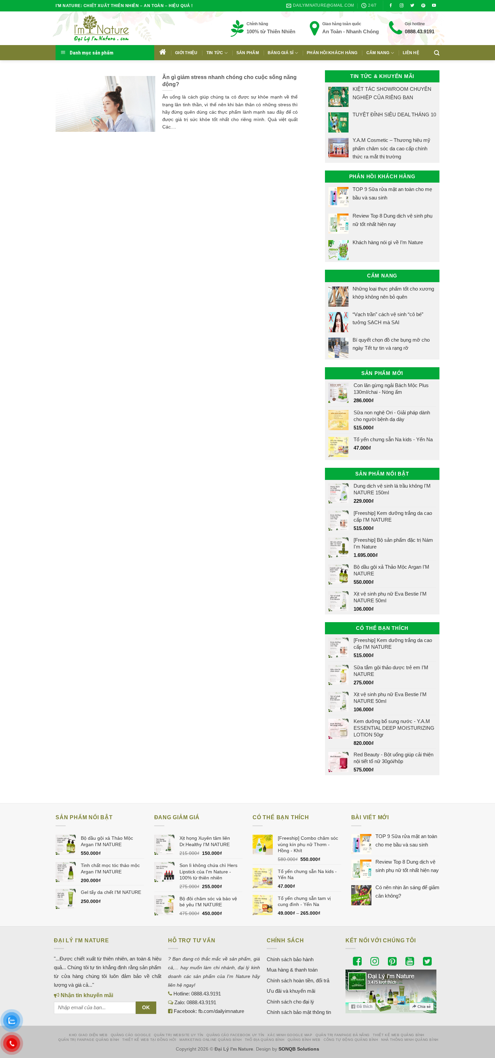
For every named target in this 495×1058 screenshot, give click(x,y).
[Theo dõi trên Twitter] (412, 6)
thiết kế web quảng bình (398, 1035)
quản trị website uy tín (178, 1035)
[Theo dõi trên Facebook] (391, 6)
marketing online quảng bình (210, 1040)
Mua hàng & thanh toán (292, 970)
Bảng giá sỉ (281, 52)
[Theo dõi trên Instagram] (402, 6)
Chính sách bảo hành (290, 959)
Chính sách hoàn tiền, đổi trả (298, 980)
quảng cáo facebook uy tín (235, 1035)
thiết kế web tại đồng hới (149, 1040)
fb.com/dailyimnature (221, 1011)
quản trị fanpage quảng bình (88, 1040)
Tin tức (214, 52)
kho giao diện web (88, 1035)
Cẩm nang (378, 52)
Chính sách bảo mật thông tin (299, 1012)
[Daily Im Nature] (114, 28)
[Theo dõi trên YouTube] (434, 6)
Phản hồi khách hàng (332, 52)
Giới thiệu (186, 52)
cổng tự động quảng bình (351, 1040)
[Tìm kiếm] (436, 52)
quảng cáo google (131, 1035)
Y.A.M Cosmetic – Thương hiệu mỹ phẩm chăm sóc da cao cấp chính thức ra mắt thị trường (391, 148)
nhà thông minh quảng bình (409, 1040)
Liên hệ (411, 52)
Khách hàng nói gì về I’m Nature (388, 242)
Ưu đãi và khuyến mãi (291, 991)
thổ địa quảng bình (265, 1040)
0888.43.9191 (419, 31)
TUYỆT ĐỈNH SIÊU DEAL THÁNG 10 (394, 114)
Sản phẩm (247, 52)
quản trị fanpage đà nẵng (343, 1035)
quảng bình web (304, 1040)
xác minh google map (289, 1035)
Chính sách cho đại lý (290, 1002)
